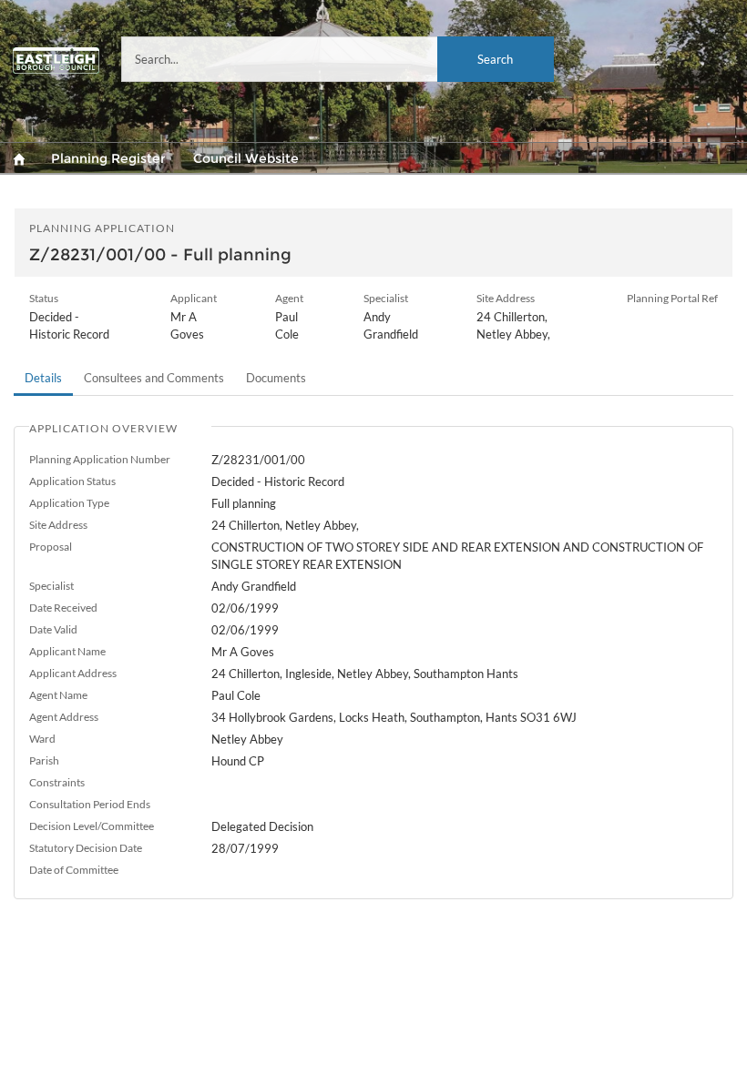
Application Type (69, 503)
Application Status (72, 481)
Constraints (57, 782)
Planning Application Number (99, 459)
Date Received (63, 607)
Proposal (50, 546)
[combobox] (337, 59)
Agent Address (63, 717)
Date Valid (53, 629)
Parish (44, 760)
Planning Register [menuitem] (108, 158)
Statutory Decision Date (85, 848)
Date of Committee (73, 869)
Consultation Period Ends (89, 804)
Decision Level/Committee (91, 826)
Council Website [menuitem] (246, 158)
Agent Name (58, 695)
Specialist (51, 586)
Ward (42, 738)
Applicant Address (73, 673)
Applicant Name (67, 651)
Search (495, 59)
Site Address (58, 525)
